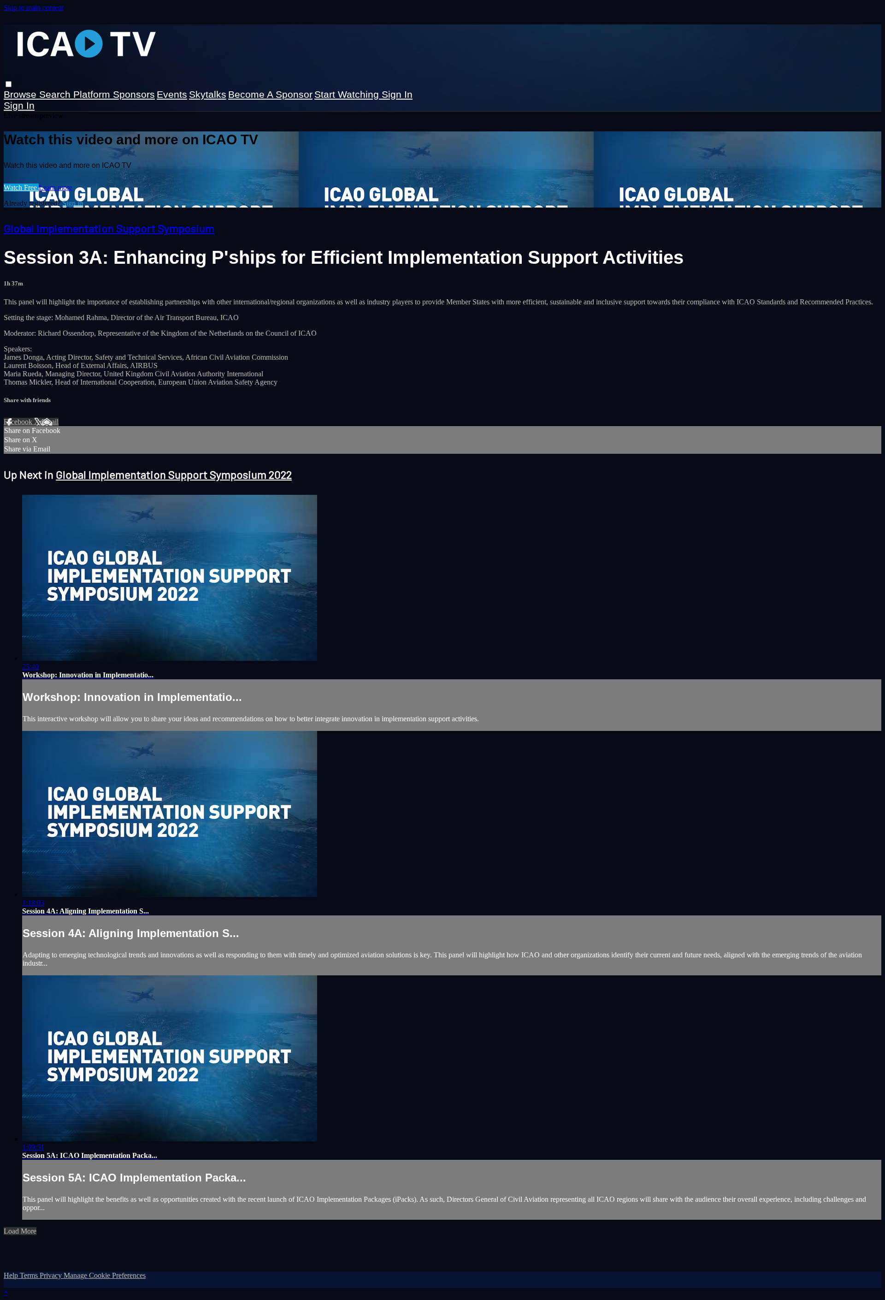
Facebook (19, 422)
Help (12, 1275)
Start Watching (348, 94)
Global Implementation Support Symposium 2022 (174, 474)
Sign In (19, 105)
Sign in (397, 94)
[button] (9, 84)
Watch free (21, 187)
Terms (30, 1275)
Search (56, 94)
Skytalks (207, 94)
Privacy (52, 1275)
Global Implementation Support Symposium (109, 228)
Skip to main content (34, 8)
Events (172, 94)
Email (50, 422)
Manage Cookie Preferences (105, 1275)
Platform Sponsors (114, 94)
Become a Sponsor (270, 94)
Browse (21, 94)
